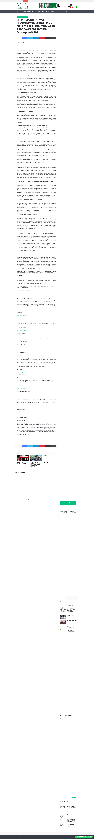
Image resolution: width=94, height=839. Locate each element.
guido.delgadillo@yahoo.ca (22, 315)
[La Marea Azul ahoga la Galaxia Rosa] (63, 669)
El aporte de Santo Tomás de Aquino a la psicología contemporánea (67, 801)
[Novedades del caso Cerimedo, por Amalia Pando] (23, 458)
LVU (48, 11)
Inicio (17, 11)
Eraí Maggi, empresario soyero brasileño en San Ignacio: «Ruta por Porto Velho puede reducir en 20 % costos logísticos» (71, 623)
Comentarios (74, 597)
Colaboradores (37, 11)
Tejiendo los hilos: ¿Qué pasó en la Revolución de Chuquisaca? (71, 807)
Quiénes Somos (23, 11)
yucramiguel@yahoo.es (21, 372)
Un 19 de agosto (47, 462)
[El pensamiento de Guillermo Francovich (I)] (63, 814)
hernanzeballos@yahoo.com (22, 47)
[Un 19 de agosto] (50, 458)
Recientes (62, 597)
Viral (68, 597)
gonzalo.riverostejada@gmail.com (23, 349)
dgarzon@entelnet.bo (21, 388)
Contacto (44, 11)
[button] (84, 837)
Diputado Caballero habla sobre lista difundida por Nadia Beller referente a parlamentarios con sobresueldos (35, 464)
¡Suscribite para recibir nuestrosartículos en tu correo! (68, 503)
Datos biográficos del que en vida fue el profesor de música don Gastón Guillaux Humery (71, 827)
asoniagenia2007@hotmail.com (23, 412)
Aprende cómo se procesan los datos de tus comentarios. (40, 499)
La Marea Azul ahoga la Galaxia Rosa (71, 630)
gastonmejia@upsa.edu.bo (22, 330)
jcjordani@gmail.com (21, 439)
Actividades (29, 11)
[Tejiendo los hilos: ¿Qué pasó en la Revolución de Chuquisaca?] (63, 808)
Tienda (52, 11)
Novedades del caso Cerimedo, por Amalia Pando (22, 463)
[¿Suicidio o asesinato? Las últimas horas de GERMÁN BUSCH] (63, 821)
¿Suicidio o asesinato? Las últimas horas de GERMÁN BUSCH (71, 820)
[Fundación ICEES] (25, 5)
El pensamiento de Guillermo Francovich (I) (71, 813)
